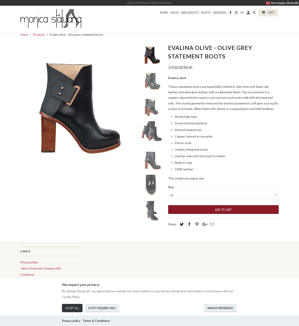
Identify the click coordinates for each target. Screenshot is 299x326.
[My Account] (249, 13)
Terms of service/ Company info (40, 268)
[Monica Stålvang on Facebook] (231, 13)
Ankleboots (190, 13)
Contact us (27, 274)
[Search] (255, 13)
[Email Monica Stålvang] (242, 13)
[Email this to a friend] (211, 224)
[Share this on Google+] (203, 224)
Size (171, 187)
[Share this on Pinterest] (196, 224)
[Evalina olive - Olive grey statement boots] (77, 100)
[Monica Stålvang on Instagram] (237, 13)
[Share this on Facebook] (188, 224)
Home (164, 13)
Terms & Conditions (96, 320)
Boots (206, 13)
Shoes (174, 13)
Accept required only (102, 308)
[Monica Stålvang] (51, 19)
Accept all (72, 308)
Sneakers (220, 13)
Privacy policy (71, 320)
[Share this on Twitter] (181, 224)
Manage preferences (221, 308)
